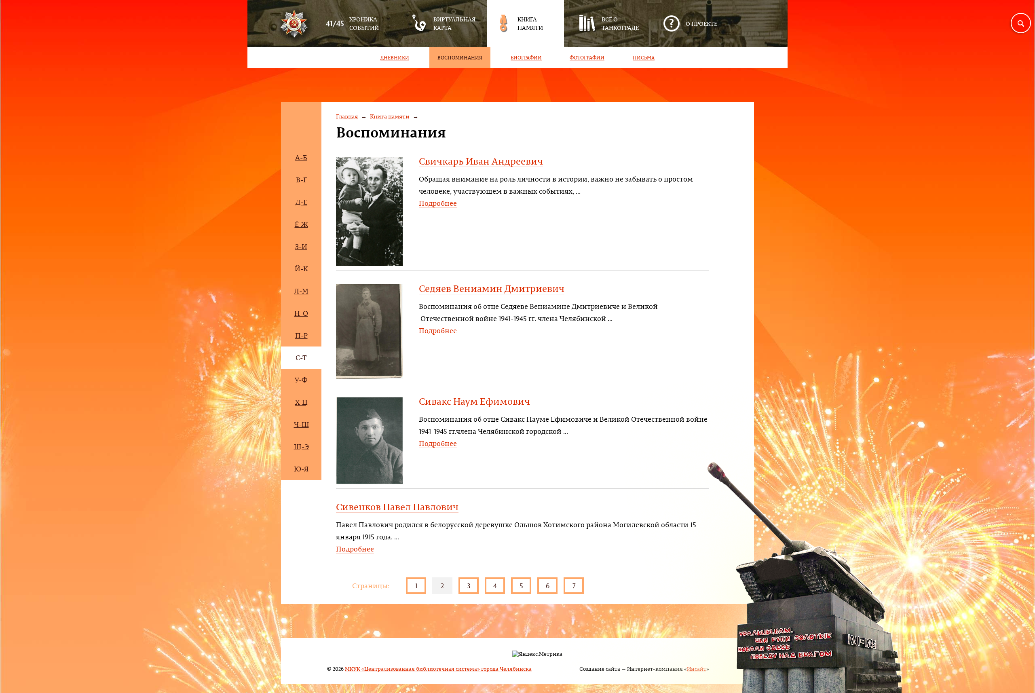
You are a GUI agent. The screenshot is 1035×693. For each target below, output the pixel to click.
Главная (347, 116)
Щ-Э (301, 447)
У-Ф (301, 380)
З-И (301, 246)
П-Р (301, 335)
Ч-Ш (301, 424)
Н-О (301, 313)
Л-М (301, 291)
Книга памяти (390, 116)
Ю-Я (301, 469)
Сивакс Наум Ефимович (474, 401)
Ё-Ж (301, 224)
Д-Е (301, 202)
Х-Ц (301, 402)
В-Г (301, 180)
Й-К (301, 269)
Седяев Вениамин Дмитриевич (491, 288)
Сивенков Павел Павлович (397, 506)
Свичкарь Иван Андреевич (481, 161)
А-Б (301, 157)
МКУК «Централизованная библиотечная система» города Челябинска (438, 668)
